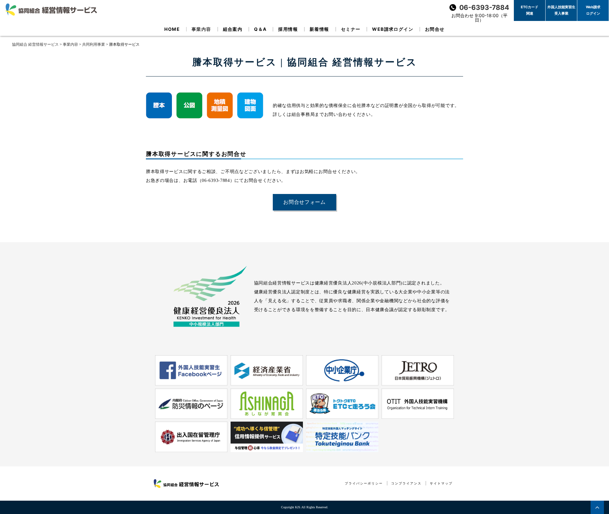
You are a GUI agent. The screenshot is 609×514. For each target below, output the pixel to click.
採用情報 (288, 29)
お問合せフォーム (304, 202)
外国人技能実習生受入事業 (561, 10)
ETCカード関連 (529, 10)
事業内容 (201, 29)
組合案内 (233, 29)
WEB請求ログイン (392, 29)
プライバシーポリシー (364, 483)
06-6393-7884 (484, 7)
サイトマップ (441, 483)
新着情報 (319, 29)
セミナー (351, 29)
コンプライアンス (406, 483)
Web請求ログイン (593, 10)
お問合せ (435, 29)
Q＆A (260, 29)
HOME (172, 29)
